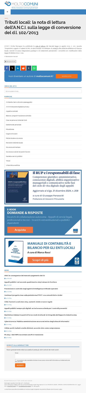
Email (16, 353)
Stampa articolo (10, 61)
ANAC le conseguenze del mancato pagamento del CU (24, 275)
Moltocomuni (12, 380)
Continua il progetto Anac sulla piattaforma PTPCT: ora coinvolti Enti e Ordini (33, 295)
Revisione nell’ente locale (14, 143)
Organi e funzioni (11, 134)
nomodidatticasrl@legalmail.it (25, 386)
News (6, 18)
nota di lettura (40, 46)
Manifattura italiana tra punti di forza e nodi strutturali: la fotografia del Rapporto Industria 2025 (40, 315)
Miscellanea (10, 129)
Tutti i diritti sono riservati (24, 380)
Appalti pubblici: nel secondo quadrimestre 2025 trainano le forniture (30, 282)
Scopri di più (66, 76)
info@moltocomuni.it (11, 386)
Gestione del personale (13, 125)
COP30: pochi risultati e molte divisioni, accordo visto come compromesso (32, 328)
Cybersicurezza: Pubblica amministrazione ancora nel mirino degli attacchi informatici (36, 321)
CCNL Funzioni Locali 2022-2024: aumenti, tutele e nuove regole (28, 302)
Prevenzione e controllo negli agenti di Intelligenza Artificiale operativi (31, 289)
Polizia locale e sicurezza (14, 138)
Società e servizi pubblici (14, 156)
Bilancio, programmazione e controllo (18, 116)
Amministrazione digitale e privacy (17, 107)
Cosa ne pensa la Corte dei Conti (16, 120)
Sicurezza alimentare (13, 147)
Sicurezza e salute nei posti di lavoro (18, 152)
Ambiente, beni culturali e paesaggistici (19, 102)
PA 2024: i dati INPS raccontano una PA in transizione (23, 335)
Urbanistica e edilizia (13, 165)
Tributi (8, 161)
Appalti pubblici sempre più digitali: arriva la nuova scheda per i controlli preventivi (35, 308)
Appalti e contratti (12, 111)
